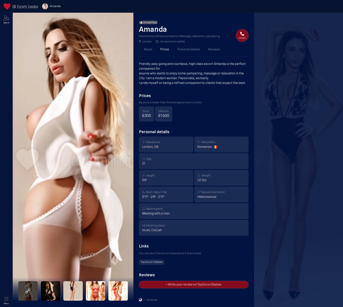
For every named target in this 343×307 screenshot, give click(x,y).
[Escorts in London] (21, 6)
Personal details (188, 49)
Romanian (204, 147)
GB (156, 147)
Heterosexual (206, 197)
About (148, 49)
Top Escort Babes (152, 262)
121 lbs (201, 180)
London (147, 41)
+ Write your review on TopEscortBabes (194, 284)
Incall (146, 230)
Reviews (214, 49)
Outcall (156, 230)
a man (165, 213)
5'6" (144, 180)
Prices (164, 49)
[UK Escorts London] (140, 299)
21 (143, 163)
